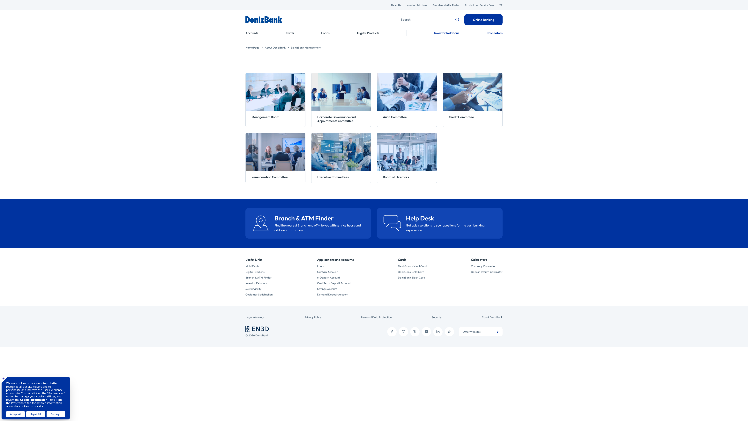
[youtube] (426, 331)
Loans (325, 33)
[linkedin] (438, 331)
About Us (396, 5)
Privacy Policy (312, 317)
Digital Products (368, 33)
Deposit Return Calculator (487, 272)
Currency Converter (483, 266)
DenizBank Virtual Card (412, 266)
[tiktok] (449, 331)
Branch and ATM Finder (446, 5)
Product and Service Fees (479, 5)
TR (501, 5)
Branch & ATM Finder (258, 277)
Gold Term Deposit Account (334, 283)
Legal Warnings (255, 317)
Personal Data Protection (376, 317)
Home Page (252, 47)
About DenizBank (275, 47)
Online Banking (483, 20)
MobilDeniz (252, 266)
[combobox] (481, 331)
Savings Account (327, 289)
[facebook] (392, 331)
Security (437, 317)
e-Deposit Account (328, 277)
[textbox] (481, 331)
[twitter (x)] (415, 331)
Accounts (251, 33)
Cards (290, 33)
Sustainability (253, 289)
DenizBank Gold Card (411, 272)
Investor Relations (417, 5)
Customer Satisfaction (259, 294)
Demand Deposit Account (332, 294)
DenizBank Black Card (411, 277)
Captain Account (327, 272)
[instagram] (403, 331)
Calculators (495, 33)
